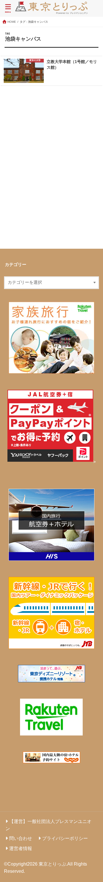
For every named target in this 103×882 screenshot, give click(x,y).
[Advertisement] (51, 168)
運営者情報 (20, 848)
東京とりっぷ (52, 863)
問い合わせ (20, 838)
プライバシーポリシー (65, 838)
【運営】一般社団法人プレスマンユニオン (48, 825)
